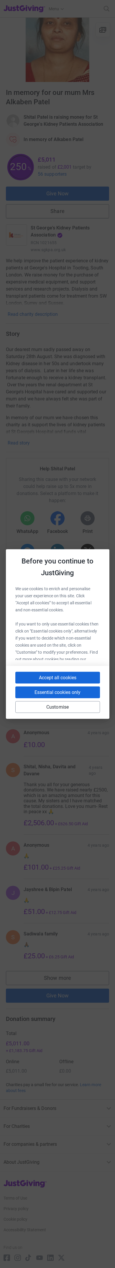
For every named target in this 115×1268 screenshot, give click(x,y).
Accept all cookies (57, 677)
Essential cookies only (57, 692)
